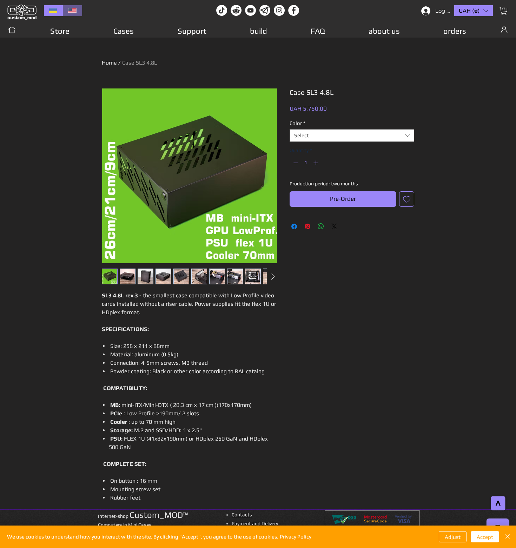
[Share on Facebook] (294, 226)
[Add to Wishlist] (407, 199)
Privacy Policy (295, 537)
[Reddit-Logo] (236, 10)
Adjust (453, 537)
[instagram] (279, 10)
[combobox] (352, 135)
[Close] (507, 536)
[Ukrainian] (53, 10)
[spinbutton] (305, 163)
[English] (72, 10)
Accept (485, 537)
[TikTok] (221, 10)
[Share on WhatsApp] (321, 226)
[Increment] (316, 163)
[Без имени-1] (264, 10)
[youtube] (250, 10)
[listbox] (473, 10)
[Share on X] (334, 226)
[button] (504, 11)
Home (109, 62)
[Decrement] (295, 163)
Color (297, 123)
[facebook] (293, 10)
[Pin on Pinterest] (307, 226)
